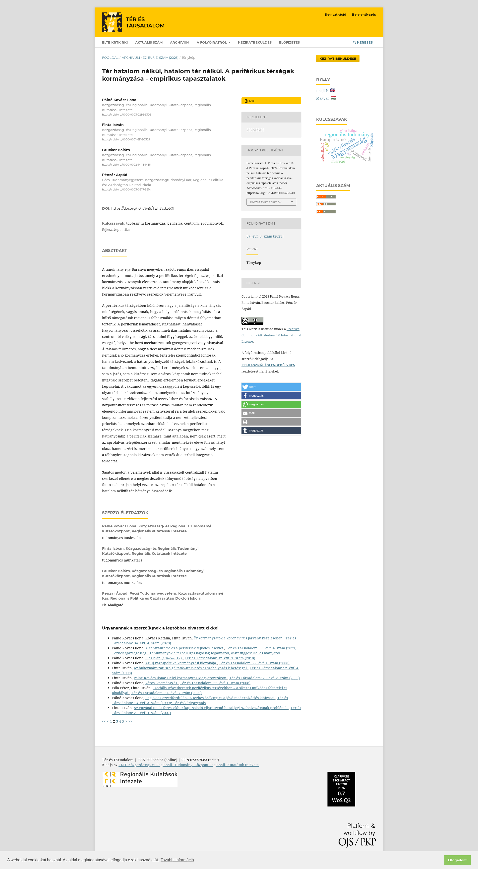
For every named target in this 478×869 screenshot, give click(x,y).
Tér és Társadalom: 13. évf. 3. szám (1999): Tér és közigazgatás (200, 700)
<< (104, 721)
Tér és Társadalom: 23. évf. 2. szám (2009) (264, 678)
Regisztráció (335, 14)
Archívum (179, 42)
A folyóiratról (212, 42)
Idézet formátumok (266, 202)
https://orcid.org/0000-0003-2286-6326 (126, 114)
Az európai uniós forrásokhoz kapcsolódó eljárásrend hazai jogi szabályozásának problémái (211, 707)
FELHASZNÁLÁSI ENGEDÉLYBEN (268, 365)
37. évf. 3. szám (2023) (161, 58)
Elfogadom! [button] (458, 860)
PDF (252, 101)
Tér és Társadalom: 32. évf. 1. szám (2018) (220, 658)
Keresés (364, 42)
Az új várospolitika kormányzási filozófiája (181, 663)
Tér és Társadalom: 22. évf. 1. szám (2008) (254, 663)
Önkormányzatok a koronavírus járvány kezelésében (239, 638)
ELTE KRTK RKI (115, 42)
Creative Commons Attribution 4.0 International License (271, 335)
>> (130, 721)
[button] (271, 387)
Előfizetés (289, 42)
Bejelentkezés (364, 14)
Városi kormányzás (161, 683)
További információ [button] (177, 860)
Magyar (323, 98)
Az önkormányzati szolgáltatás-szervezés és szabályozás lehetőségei (191, 668)
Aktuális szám (149, 42)
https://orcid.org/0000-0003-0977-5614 (126, 189)
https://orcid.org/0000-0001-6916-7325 (126, 139)
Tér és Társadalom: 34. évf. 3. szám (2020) (166, 692)
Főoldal (110, 58)
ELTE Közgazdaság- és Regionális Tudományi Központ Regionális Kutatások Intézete (189, 764)
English (323, 90)
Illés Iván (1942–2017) (164, 658)
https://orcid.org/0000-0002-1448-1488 (126, 164)
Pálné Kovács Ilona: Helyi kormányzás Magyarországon (180, 678)
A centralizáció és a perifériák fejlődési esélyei (184, 648)
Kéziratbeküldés (255, 42)
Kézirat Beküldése (337, 59)
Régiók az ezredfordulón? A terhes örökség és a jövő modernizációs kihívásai (210, 697)
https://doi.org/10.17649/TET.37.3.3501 (142, 208)
